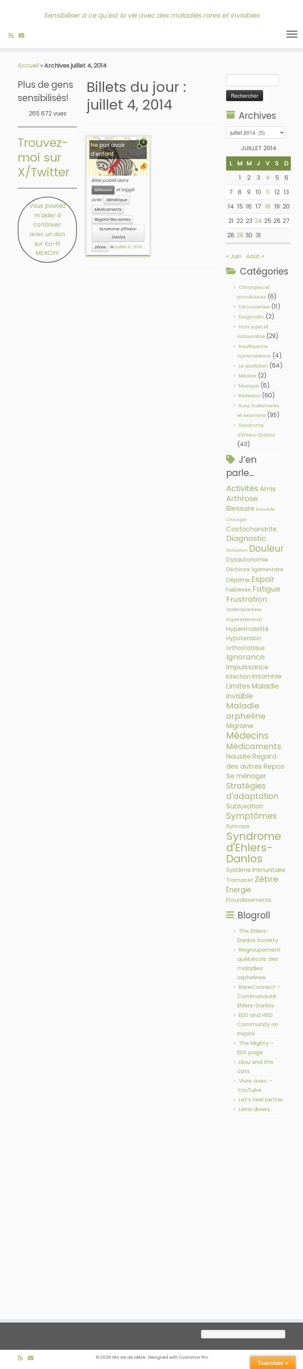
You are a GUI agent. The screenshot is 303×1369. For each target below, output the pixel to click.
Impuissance (247, 667)
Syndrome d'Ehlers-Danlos (118, 233)
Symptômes (251, 816)
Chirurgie (236, 520)
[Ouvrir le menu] (291, 34)
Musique (249, 385)
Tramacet (239, 880)
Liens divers (254, 1109)
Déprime (238, 580)
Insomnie (267, 676)
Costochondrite (251, 529)
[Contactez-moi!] (23, 35)
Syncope (238, 826)
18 (267, 206)
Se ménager (246, 775)
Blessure (240, 508)
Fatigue (266, 589)
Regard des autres (112, 219)
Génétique (116, 200)
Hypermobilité (247, 629)
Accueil (28, 65)
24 (258, 221)
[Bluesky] (31, 35)
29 (239, 235)
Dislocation (237, 550)
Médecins (247, 736)
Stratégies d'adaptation (252, 790)
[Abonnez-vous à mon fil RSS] (13, 35)
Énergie (238, 890)
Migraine (239, 725)
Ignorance (245, 657)
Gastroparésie (243, 609)
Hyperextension (244, 619)
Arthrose (242, 498)
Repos (274, 766)
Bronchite (265, 509)
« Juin (234, 256)
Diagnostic (251, 316)
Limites (238, 686)
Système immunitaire (255, 870)
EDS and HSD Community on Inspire (257, 1024)
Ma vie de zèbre (128, 1357)
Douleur (266, 548)
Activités (242, 488)
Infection (238, 676)
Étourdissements (248, 900)
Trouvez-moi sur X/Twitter (43, 157)
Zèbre (100, 247)
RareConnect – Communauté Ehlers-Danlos (259, 996)
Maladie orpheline (246, 711)
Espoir (263, 579)
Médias (247, 375)
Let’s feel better (261, 1099)
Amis (268, 488)
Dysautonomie (247, 559)
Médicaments (107, 209)
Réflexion (103, 190)
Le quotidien (253, 365)
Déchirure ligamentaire (254, 569)
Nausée (238, 756)
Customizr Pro (193, 1357)
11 (268, 192)
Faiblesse (238, 589)
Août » (255, 256)
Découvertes (254, 306)
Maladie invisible (252, 691)
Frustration (246, 599)
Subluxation (244, 806)
